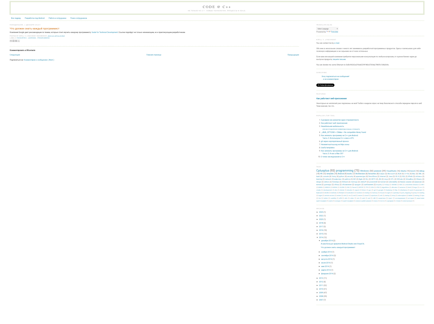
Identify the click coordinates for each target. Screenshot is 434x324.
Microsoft (391, 174)
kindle (327, 193)
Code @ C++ (217, 6)
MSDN (320, 187)
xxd (369, 198)
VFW (377, 187)
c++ (421, 187)
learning (32, 38)
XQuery (419, 179)
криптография (348, 201)
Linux (386, 179)
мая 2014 (325, 266)
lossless (359, 193)
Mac (413, 174)
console (326, 176)
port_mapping (406, 193)
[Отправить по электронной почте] (11, 41)
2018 (321, 223)
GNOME (394, 184)
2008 (321, 296)
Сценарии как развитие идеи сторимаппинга (340, 120)
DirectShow (372, 176)
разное (377, 171)
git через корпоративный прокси (335, 141)
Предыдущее (293, 55)
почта (382, 201)
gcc (370, 190)
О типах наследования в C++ (333, 157)
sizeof (366, 195)
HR (321, 174)
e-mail (336, 43)
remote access (329, 195)
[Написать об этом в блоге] (13, 41)
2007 (321, 300)
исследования (400, 198)
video (352, 198)
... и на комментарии (330, 79)
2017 (321, 226)
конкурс (338, 201)
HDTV (373, 179)
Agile (360, 179)
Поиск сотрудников (78, 18)
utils (346, 198)
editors (326, 182)
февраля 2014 (327, 274)
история (411, 198)
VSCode (400, 179)
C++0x (406, 174)
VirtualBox (409, 179)
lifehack (345, 182)
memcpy (354, 182)
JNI (380, 179)
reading (421, 193)
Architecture (360, 174)
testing (417, 195)
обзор (336, 185)
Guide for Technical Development (105, 32)
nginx (388, 193)
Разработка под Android (35, 18)
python (341, 176)
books (349, 174)
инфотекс (338, 179)
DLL (367, 179)
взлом (318, 185)
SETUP (361, 187)
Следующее (15, 55)
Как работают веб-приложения (331, 98)
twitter (326, 198)
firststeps (335, 182)
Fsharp (386, 184)
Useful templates (328, 148)
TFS (367, 187)
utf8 (340, 198)
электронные (407, 201)
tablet (410, 195)
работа (347, 179)
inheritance (403, 190)
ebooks (349, 190)
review (339, 195)
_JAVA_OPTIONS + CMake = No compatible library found (343, 132)
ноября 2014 (326, 252)
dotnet (342, 190)
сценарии (390, 201)
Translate (334, 32)
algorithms (385, 187)
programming (44, 38)
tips (423, 195)
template (330, 174)
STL (392, 179)
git (375, 190)
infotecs (419, 176)
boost (412, 171)
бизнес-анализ (406, 182)
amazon (402, 187)
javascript (419, 190)
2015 (321, 234)
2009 (321, 293)
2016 (321, 230)
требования (368, 185)
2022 (321, 216)
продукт (358, 185)
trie (320, 198)
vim (358, 198)
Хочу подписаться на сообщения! (335, 76)
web (363, 198)
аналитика (382, 198)
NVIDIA (335, 187)
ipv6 (411, 190)
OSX (348, 187)
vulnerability (393, 182)
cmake (318, 190)
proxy (415, 193)
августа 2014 (327, 259)
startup (387, 195)
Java (390, 176)
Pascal (354, 187)
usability (333, 198)
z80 (374, 198)
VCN (372, 187)
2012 (321, 282)
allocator (394, 187)
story (393, 195)
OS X (397, 176)
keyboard (319, 193)
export (357, 190)
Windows (364, 171)
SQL (403, 176)
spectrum (374, 195)
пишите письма (339, 59)
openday (396, 193)
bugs (415, 187)
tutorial (383, 182)
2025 (321, 212)
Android (341, 174)
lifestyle (341, 193)
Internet (383, 176)
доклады (327, 185)
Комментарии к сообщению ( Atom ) (39, 60)
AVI (354, 179)
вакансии (418, 182)
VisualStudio (391, 171)
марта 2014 (326, 270)
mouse (382, 193)
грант (390, 198)
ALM (399, 174)
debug (421, 171)
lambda (333, 193)
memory (374, 193)
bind (409, 187)
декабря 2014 (327, 241)
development (327, 190)
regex (320, 195)
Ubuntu (403, 171)
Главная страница (153, 55)
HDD (400, 184)
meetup (367, 193)
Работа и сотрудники (57, 18)
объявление (347, 185)
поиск (376, 201)
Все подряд (16, 18)
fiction (364, 190)
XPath (410, 176)
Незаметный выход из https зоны (335, 144)
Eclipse (381, 174)
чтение (398, 201)
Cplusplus (322, 170)
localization (350, 193)
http (396, 190)
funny (334, 176)
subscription (402, 195)
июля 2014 (326, 263)
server (360, 195)
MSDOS (327, 187)
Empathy (379, 184)
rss (350, 195)
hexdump (389, 190)
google (380, 190)
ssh (381, 195)
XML (420, 174)
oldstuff (363, 182)
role (344, 195)
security (350, 176)
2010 (321, 289)
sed (354, 195)
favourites (22, 38)
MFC (422, 184)
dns (336, 190)
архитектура (360, 176)
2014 (321, 237)
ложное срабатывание (363, 201)
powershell (373, 182)
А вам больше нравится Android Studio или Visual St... (343, 244)
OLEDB (342, 187)
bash (318, 176)
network (328, 179)
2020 (321, 219)
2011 (321, 285)
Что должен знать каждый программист (338, 247)
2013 (321, 278)
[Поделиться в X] (19, 41)
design (318, 182)
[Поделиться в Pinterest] (16, 41)
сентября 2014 (327, 255)
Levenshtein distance (412, 184)
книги (331, 201)
